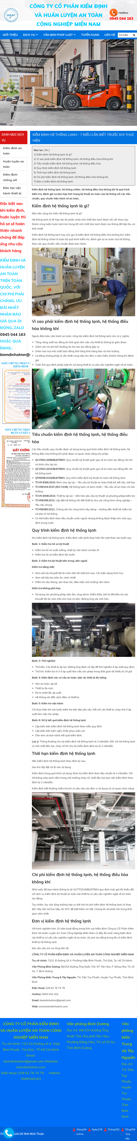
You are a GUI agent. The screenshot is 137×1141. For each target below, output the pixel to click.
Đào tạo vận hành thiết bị (12, 190)
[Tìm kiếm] (134, 35)
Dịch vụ (29, 34)
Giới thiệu (10, 34)
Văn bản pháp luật (58, 34)
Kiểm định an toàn (12, 150)
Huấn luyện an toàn (13, 164)
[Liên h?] (8, 1135)
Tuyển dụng (90, 34)
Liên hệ (109, 34)
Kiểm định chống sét (10, 177)
